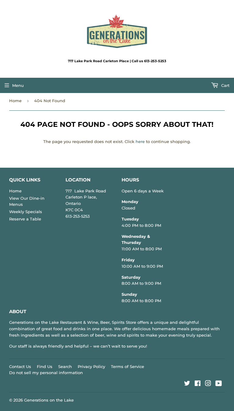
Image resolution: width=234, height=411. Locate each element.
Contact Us (20, 366)
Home (15, 100)
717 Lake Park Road (86, 190)
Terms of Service (127, 366)
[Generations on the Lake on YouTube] (218, 384)
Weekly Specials (25, 211)
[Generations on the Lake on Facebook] (197, 384)
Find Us (44, 366)
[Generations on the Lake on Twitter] (187, 384)
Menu (18, 85)
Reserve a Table (25, 218)
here (140, 141)
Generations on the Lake (49, 400)
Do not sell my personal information (46, 372)
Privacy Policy (91, 366)
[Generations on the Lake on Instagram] (208, 384)
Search (65, 366)
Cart (224, 85)
